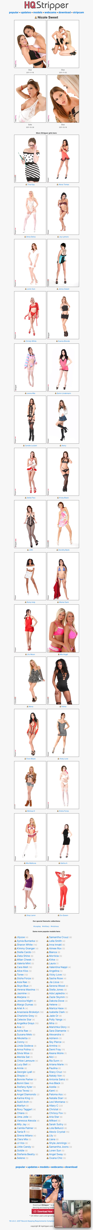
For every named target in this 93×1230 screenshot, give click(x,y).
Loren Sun (31, 289)
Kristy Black (64, 498)
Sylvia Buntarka (26, 940)
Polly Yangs (55, 1019)
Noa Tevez (23, 1090)
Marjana (21, 997)
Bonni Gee (23, 1083)
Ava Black (54, 1083)
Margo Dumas (25, 1004)
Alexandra (55, 1034)
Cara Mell (22, 967)
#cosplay (37, 926)
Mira (51, 1023)
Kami (52, 1090)
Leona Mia (31, 393)
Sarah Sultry (56, 1124)
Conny (20, 1041)
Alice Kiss (22, 970)
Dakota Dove (56, 1000)
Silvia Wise (23, 1053)
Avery (64, 445)
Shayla (21, 1075)
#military (45, 926)
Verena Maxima (26, 989)
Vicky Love (64, 759)
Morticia (54, 955)
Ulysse (21, 937)
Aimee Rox (55, 948)
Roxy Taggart (24, 1109)
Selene (21, 1158)
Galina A (63, 863)
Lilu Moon (31, 654)
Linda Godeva (25, 1045)
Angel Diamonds (26, 1094)
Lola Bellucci (56, 1128)
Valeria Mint (24, 963)
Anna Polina (24, 1049)
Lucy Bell (22, 1064)
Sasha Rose (56, 978)
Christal (53, 1109)
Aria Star (54, 1116)
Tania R (21, 1131)
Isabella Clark (57, 1012)
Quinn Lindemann (64, 393)
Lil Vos (20, 1143)
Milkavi (53, 1120)
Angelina (54, 970)
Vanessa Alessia (26, 1120)
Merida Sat (23, 1056)
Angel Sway (56, 1154)
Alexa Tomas (64, 184)
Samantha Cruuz (59, 937)
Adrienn (53, 1038)
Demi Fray (55, 1049)
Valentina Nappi (58, 967)
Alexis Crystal (57, 1131)
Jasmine (22, 993)
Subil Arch (23, 1101)
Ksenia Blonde (64, 341)
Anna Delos (31, 237)
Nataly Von (55, 1075)
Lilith (31, 550)
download (65, 12)
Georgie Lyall (24, 1071)
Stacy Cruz (55, 1071)
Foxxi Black (30, 759)
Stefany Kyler (24, 1086)
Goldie (20, 1150)
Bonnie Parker (25, 1079)
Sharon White (25, 944)
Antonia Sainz (57, 1079)
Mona (31, 706)
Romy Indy (31, 602)
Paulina (53, 1068)
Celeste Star (24, 1019)
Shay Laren (31, 915)
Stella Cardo (24, 952)
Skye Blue (22, 985)
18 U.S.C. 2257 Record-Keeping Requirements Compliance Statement (37, 1221)
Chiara (20, 1113)
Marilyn (21, 1105)
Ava (19, 1027)
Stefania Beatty (26, 1154)
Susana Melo (24, 1034)
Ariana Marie (56, 1064)
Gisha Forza (64, 811)
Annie (20, 1068)
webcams (50, 12)
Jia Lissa (54, 982)
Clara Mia (22, 1139)
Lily (51, 1135)
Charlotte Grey (25, 1015)
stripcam (78, 12)
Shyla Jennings (58, 1143)
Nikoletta (22, 1038)
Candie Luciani (31, 445)
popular (14, 12)
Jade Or (53, 1015)
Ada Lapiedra (57, 993)
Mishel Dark (64, 602)
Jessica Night (25, 1000)
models (37, 12)
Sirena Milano (25, 1135)
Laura (52, 963)
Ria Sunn (54, 1060)
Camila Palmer (25, 1128)
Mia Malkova (31, 863)
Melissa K (31, 811)
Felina (63, 706)
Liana (52, 1139)
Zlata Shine (23, 955)
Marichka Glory (58, 1027)
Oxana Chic (55, 1158)
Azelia (52, 1086)
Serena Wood (57, 985)
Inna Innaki (55, 944)
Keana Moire (56, 1053)
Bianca (53, 952)
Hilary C (53, 1105)
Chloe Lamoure (26, 1060)
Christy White (31, 341)
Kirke (52, 959)
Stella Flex (31, 498)
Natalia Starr (56, 1098)
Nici (51, 1056)
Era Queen (64, 915)
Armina (53, 1045)
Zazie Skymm (57, 997)
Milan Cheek (24, 959)
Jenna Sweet (64, 289)
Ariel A (20, 1008)
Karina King (23, 1098)
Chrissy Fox (56, 1113)
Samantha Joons (59, 1146)
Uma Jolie (22, 1116)
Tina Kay (31, 184)
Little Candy (24, 1146)
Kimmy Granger (26, 948)
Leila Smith (55, 940)
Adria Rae (22, 1030)
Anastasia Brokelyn (28, 1012)
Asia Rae (22, 982)
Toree (20, 974)
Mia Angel (64, 654)
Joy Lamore (64, 237)
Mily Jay (21, 1124)
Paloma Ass (56, 1094)
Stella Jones (56, 989)
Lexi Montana (57, 1101)
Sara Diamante (57, 1030)
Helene (53, 1004)
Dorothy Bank (63, 550)
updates (26, 12)
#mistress (55, 926)
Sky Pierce (55, 1041)
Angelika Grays (25, 1023)
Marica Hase (56, 1008)
